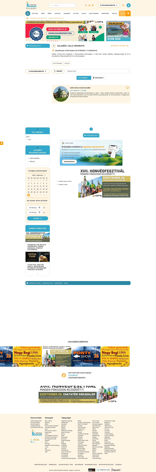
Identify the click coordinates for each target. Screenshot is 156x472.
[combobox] (67, 71)
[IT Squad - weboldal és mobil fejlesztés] (116, 470)
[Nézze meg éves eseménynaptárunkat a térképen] (128, 13)
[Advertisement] (91, 114)
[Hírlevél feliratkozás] (86, 5)
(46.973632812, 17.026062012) (86, 50)
